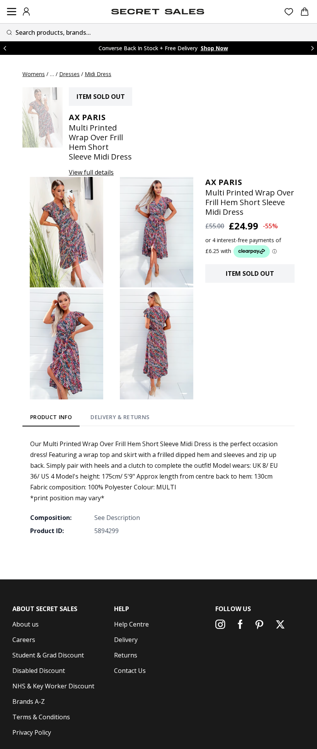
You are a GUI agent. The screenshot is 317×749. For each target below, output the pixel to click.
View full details (91, 172)
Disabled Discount (38, 670)
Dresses (69, 74)
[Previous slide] (4, 48)
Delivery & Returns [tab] (119, 417)
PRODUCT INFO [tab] (51, 417)
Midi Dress (98, 74)
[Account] (26, 11)
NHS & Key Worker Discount (53, 686)
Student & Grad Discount (48, 655)
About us (25, 624)
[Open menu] (12, 11)
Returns (125, 655)
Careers (23, 639)
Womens (33, 74)
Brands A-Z (28, 701)
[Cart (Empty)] (304, 11)
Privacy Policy (31, 732)
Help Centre (131, 624)
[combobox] (158, 32)
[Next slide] (312, 48)
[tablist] (89, 419)
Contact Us (130, 670)
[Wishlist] (289, 12)
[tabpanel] (158, 487)
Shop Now (214, 48)
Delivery (126, 639)
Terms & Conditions (41, 717)
